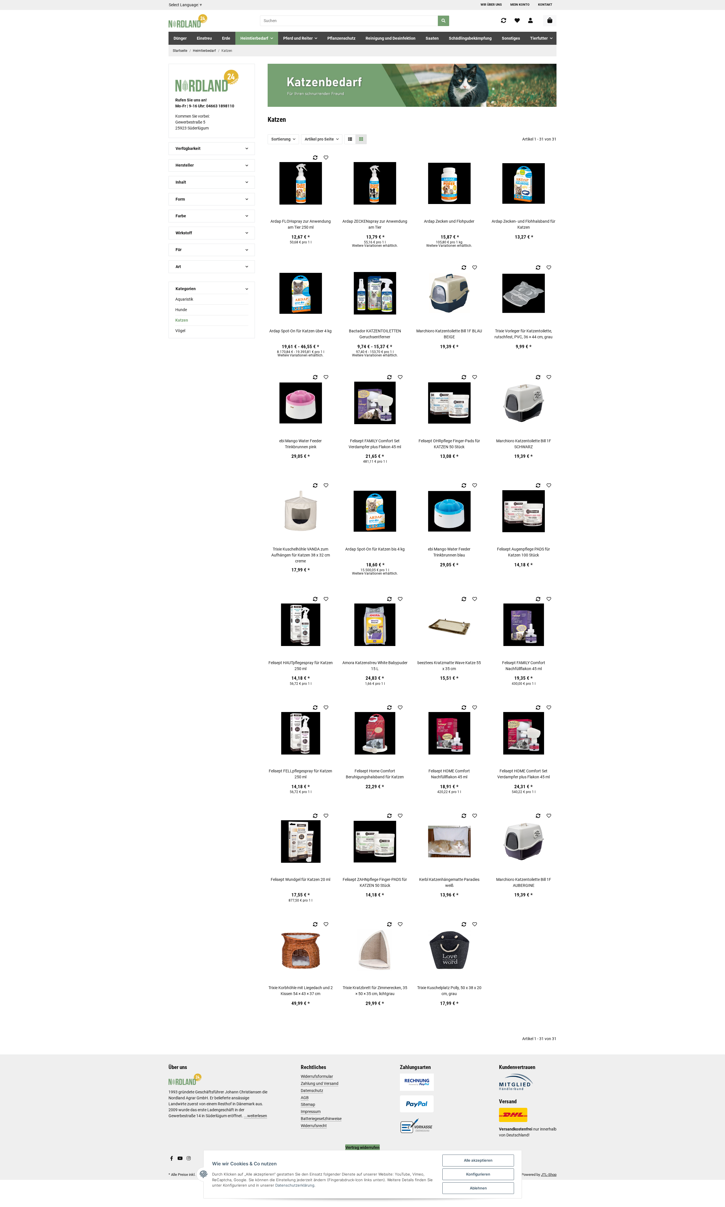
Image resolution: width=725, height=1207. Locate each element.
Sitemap (308, 1104)
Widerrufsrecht (314, 1125)
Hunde (181, 309)
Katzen (181, 320)
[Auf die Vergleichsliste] (315, 158)
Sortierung (281, 139)
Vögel (180, 330)
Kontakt (545, 5)
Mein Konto (520, 5)
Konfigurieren (478, 1174)
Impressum (311, 1111)
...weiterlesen (255, 1116)
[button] (530, 21)
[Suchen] (443, 21)
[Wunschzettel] (517, 21)
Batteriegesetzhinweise (321, 1118)
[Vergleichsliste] (503, 21)
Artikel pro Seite (319, 139)
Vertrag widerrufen (362, 1147)
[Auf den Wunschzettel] (325, 158)
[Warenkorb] (549, 20)
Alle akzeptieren (478, 1160)
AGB (305, 1097)
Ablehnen (478, 1188)
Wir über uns (491, 5)
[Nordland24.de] (188, 20)
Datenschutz (312, 1090)
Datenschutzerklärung (294, 1185)
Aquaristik (184, 299)
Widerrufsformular (317, 1076)
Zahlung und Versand (319, 1083)
